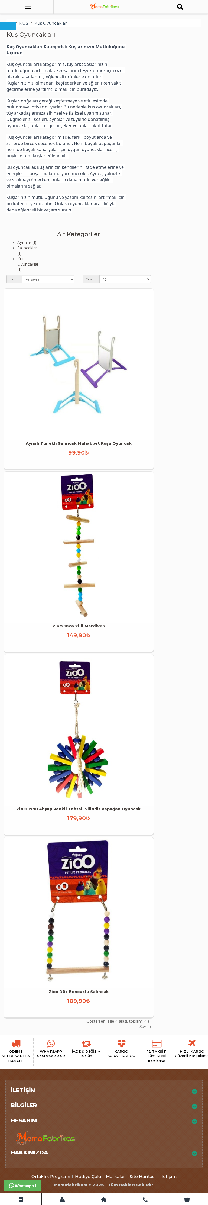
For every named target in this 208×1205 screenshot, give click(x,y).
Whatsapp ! (25, 1186)
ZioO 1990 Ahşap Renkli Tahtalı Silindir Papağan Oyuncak (78, 809)
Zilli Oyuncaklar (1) (27, 264)
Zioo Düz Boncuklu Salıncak (78, 991)
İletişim (168, 1176)
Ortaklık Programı (50, 1176)
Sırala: (14, 279)
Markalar (115, 1176)
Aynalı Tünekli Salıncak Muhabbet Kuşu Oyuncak (79, 443)
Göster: (91, 279)
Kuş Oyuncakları (51, 23)
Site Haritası (143, 1176)
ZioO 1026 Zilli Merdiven (78, 626)
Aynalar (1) (26, 242)
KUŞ (23, 23)
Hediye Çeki (88, 1176)
